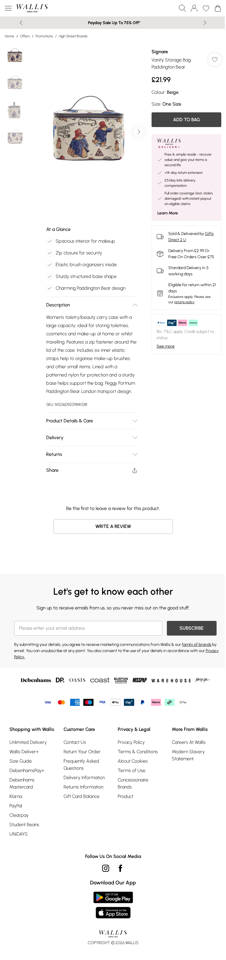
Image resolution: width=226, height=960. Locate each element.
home (9, 36)
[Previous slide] (21, 22)
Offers (25, 36)
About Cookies (133, 761)
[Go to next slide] (138, 131)
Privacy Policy (131, 742)
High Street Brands (73, 36)
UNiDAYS (18, 834)
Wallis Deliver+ (24, 751)
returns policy (184, 302)
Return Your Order (82, 751)
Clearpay (19, 815)
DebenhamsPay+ (26, 770)
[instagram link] (105, 868)
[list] (88, 132)
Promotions (44, 36)
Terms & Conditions (138, 751)
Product (125, 796)
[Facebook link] (120, 868)
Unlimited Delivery (28, 742)
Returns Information (83, 787)
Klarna (15, 796)
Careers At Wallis (189, 742)
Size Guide (20, 761)
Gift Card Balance (81, 796)
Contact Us (75, 742)
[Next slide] (205, 22)
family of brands (196, 644)
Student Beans (24, 824)
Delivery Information (84, 777)
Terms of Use (131, 770)
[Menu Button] (8, 8)
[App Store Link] (113, 905)
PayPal (15, 806)
